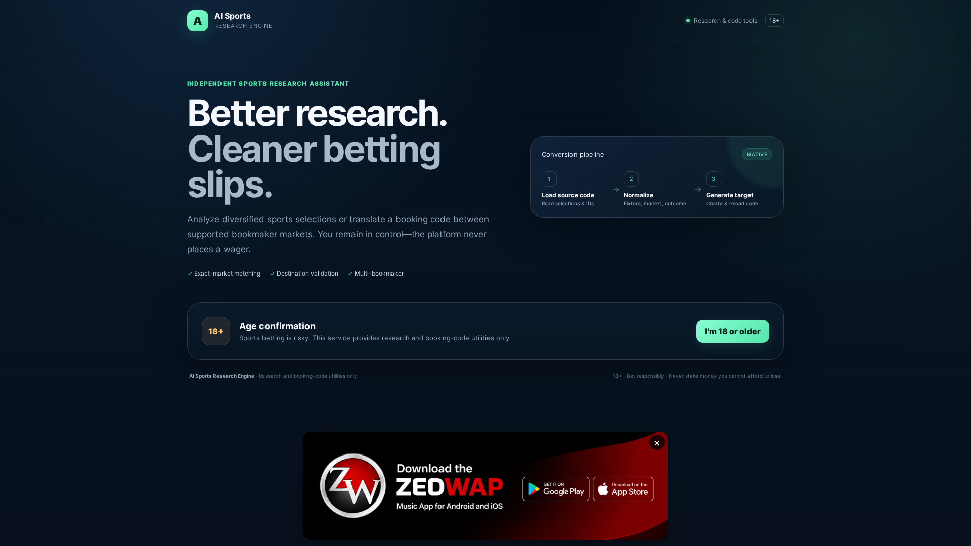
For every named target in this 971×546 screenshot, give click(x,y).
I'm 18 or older (733, 331)
